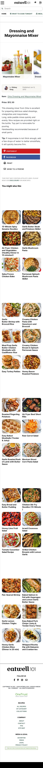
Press (21, 740)
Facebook (10, 157)
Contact (21, 723)
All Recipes (21, 706)
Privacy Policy (21, 745)
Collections (21, 711)
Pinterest (11, 151)
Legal (21, 743)
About (21, 721)
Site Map (21, 728)
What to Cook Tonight (21, 14)
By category (21, 709)
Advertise (21, 738)
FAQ (21, 726)
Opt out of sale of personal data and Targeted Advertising (21, 748)
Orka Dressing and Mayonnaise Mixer (24, 96)
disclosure (14, 180)
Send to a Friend (15, 169)
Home (4, 14)
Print (9, 163)
